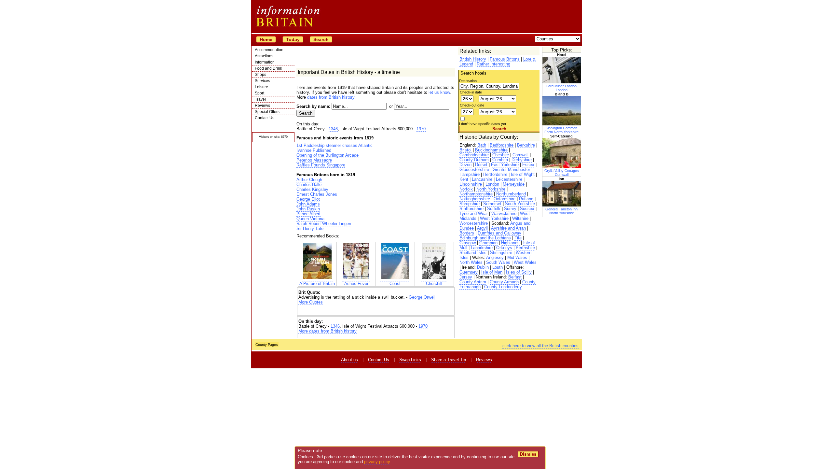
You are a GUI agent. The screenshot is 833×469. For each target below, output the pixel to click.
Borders (466, 233)
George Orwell (422, 297)
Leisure (261, 87)
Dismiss (528, 454)
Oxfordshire (504, 198)
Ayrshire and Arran (508, 228)
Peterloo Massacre (314, 160)
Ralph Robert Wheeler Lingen (323, 223)
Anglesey (495, 257)
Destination (468, 81)
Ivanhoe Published (313, 150)
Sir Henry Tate (309, 228)
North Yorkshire (490, 189)
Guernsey (468, 272)
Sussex (527, 208)
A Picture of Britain (317, 283)
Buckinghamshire (491, 150)
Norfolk (466, 189)
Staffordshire (471, 208)
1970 (421, 128)
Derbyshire (522, 159)
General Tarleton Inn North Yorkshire (561, 211)
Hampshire (469, 174)
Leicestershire (509, 179)
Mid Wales (517, 257)
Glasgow (467, 242)
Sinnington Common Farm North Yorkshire (561, 130)
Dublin (483, 267)
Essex (528, 164)
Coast (395, 283)
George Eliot (308, 199)
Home (266, 39)
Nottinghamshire (474, 198)
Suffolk (493, 208)
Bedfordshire (501, 145)
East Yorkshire (505, 164)
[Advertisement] (376, 310)
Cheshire (500, 154)
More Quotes (310, 302)
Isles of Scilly (519, 272)
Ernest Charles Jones (316, 194)
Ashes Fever (356, 283)
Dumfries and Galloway (499, 233)
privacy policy (377, 461)
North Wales (471, 262)
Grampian (488, 242)
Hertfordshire (495, 174)
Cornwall (520, 154)
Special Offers (267, 111)
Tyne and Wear (473, 213)
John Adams (308, 204)
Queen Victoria (310, 218)
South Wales (498, 262)
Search (321, 39)
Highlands (510, 242)
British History (472, 59)
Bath (481, 145)
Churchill (434, 283)
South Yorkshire (520, 203)
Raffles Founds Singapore (320, 165)
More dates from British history (327, 331)
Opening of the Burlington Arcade (327, 155)
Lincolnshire (470, 184)
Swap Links (410, 359)
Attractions (264, 56)
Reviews (262, 105)
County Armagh (504, 281)
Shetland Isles (472, 252)
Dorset (481, 164)
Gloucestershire (474, 169)
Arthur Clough (309, 179)
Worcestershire (473, 223)
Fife (518, 237)
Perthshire (525, 247)
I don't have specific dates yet (482, 124)
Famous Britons (505, 59)
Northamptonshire (476, 194)
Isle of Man (491, 272)
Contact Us (264, 118)
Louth (497, 267)
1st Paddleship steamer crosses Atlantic (334, 145)
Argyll (482, 228)
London (492, 184)
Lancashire (482, 179)
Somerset (492, 203)
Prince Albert (308, 213)
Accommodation (269, 50)
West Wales (525, 262)
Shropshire (469, 203)
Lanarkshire (482, 247)
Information (265, 62)
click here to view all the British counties (540, 345)
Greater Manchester (511, 169)
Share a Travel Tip (448, 359)
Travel (260, 99)
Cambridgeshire (474, 154)
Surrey (510, 208)
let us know (439, 92)
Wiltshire (520, 218)
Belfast (515, 277)
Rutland (526, 198)
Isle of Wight (523, 174)
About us (349, 359)
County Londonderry (503, 286)
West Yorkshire (494, 218)
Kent (463, 179)
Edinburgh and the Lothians (485, 237)
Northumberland (511, 194)
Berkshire (526, 145)
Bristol (465, 150)
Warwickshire (503, 213)
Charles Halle (308, 184)
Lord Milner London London (561, 88)
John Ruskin (308, 208)
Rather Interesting (493, 64)
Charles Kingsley (312, 189)
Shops (260, 74)
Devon (465, 164)
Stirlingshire (501, 252)
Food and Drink (268, 68)
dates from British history (331, 97)
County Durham (474, 159)
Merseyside (514, 184)
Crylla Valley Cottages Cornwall (561, 173)
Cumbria (500, 159)
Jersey (465, 277)
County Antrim (472, 281)
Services (262, 80)
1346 (333, 128)
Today (293, 39)
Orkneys (504, 247)
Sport (259, 93)
